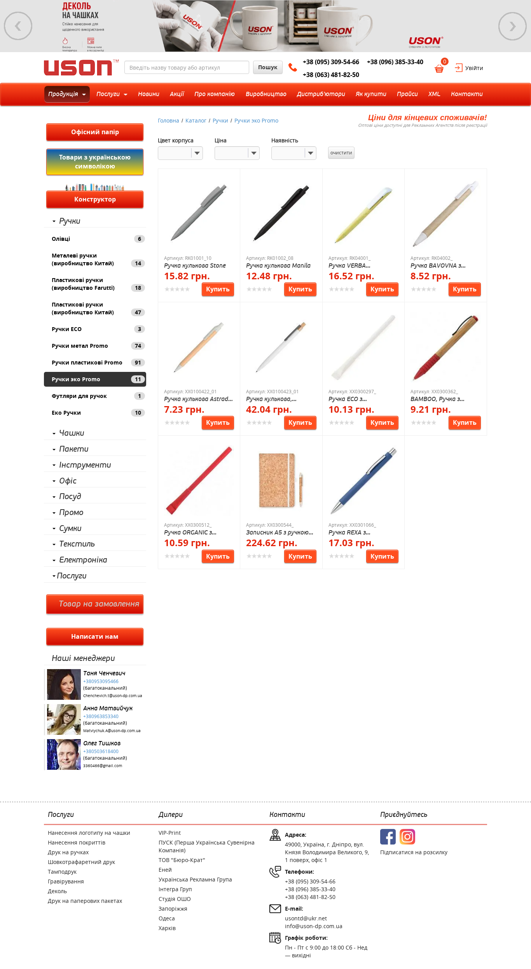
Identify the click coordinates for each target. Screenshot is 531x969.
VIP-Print (170, 832)
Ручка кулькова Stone (195, 265)
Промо (71, 513)
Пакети (73, 449)
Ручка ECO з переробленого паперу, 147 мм (361, 399)
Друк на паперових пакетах (85, 900)
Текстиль (77, 544)
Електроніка (83, 560)
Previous (18, 26)
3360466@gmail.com (102, 765)
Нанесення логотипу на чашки (89, 832)
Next (512, 26)
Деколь (57, 891)
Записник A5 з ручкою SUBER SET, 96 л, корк (277, 532)
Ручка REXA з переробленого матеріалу (350, 532)
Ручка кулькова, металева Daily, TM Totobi (274, 399)
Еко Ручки (96, 412)
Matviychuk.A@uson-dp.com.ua (112, 730)
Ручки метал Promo (96, 345)
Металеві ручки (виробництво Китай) (96, 259)
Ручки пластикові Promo (96, 362)
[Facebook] (388, 837)
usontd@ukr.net (306, 918)
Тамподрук (62, 871)
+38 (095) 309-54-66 (331, 62)
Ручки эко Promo (96, 379)
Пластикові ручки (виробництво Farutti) (96, 283)
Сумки (70, 529)
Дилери (171, 815)
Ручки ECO (96, 329)
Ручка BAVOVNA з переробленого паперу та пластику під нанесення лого (443, 265)
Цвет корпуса (176, 140)
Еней (165, 869)
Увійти (474, 68)
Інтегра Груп (175, 889)
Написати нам (95, 636)
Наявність (284, 140)
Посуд (70, 497)
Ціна (221, 140)
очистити (341, 152)
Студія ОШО (175, 898)
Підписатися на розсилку (413, 852)
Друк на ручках (68, 852)
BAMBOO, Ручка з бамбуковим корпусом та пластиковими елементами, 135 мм (442, 399)
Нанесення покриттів (76, 842)
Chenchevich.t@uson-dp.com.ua (112, 695)
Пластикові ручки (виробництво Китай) (96, 308)
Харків (167, 928)
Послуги (71, 576)
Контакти (287, 815)
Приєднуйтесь (403, 815)
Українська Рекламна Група (195, 879)
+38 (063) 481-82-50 (331, 74)
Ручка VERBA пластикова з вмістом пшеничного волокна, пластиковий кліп (361, 265)
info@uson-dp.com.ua (313, 926)
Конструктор (95, 199)
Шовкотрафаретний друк (81, 862)
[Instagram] (407, 837)
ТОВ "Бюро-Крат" (182, 860)
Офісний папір (95, 132)
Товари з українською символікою (95, 161)
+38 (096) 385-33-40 (395, 62)
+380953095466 (101, 681)
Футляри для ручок (96, 396)
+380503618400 (101, 751)
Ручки (69, 221)
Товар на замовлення (99, 604)
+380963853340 (101, 716)
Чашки (71, 433)
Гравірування (66, 881)
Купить (218, 289)
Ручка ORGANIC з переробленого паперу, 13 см (197, 532)
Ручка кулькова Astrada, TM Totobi (198, 399)
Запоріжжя (173, 908)
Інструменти (85, 465)
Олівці (96, 238)
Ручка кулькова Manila (278, 265)
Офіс (68, 481)
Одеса (167, 918)
